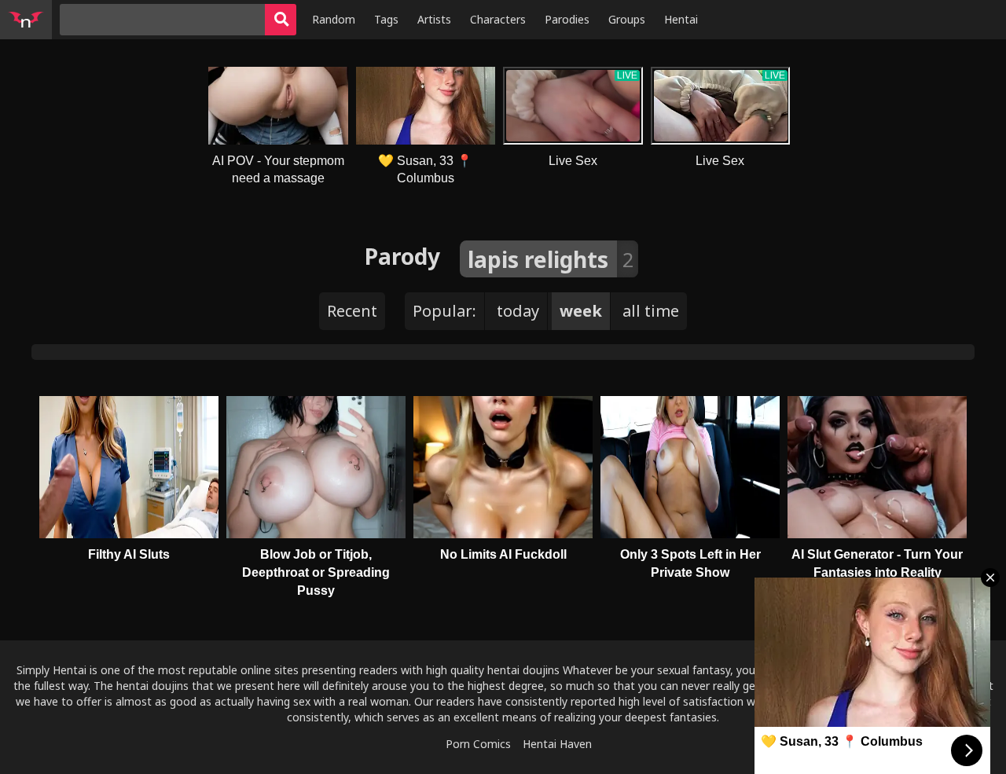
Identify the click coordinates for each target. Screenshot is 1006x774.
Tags (386, 19)
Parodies (567, 19)
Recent (352, 310)
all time (650, 310)
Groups (626, 19)
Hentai (681, 19)
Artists (434, 19)
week (581, 310)
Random (333, 19)
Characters (498, 19)
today (518, 310)
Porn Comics (478, 743)
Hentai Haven (557, 743)
